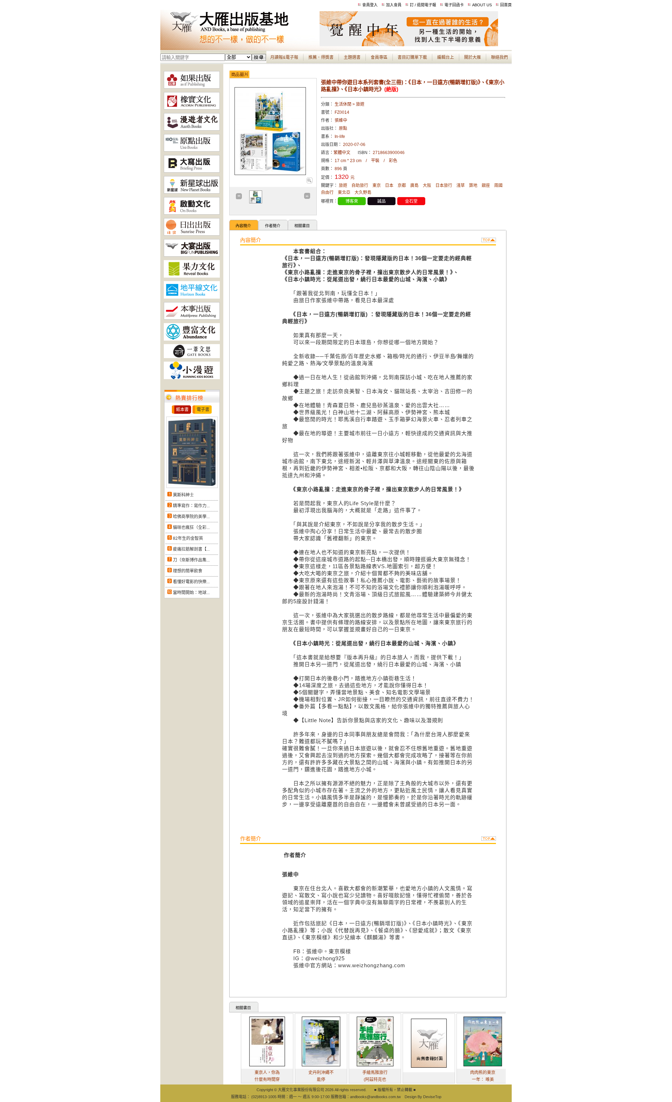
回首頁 (506, 5)
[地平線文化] (192, 297)
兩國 (498, 185)
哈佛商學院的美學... (191, 516)
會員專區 (379, 57)
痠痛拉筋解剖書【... (191, 549)
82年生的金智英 (188, 538)
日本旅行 (443, 185)
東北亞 (344, 192)
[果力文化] (192, 276)
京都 (402, 185)
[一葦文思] (192, 356)
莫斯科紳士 (183, 495)
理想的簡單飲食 (187, 571)
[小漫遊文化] (192, 377)
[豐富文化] (192, 339)
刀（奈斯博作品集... (191, 560)
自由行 (327, 192)
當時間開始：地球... (191, 592)
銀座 (486, 185)
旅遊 (343, 185)
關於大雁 (472, 57)
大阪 (427, 185)
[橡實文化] (192, 108)
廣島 (414, 185)
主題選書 (352, 57)
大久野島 (363, 192)
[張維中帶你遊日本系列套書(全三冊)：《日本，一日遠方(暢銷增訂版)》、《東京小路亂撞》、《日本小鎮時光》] (309, 182)
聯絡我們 (499, 57)
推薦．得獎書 (321, 57)
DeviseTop (432, 1097)
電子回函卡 (454, 5)
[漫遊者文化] (192, 129)
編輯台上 (445, 57)
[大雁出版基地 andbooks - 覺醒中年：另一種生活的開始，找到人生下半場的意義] (409, 44)
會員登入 (370, 5)
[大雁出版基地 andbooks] (240, 44)
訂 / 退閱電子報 (423, 5)
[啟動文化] (192, 213)
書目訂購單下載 (412, 57)
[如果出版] (192, 87)
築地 (473, 185)
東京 (376, 185)
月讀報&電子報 (284, 57)
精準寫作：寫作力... (191, 505)
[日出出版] (192, 234)
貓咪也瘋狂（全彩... (191, 527)
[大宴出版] (192, 255)
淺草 (460, 185)
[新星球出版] (192, 192)
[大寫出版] (192, 171)
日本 (389, 185)
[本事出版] (192, 318)
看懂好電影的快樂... (191, 581)
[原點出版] (192, 150)
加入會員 (393, 5)
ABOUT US (482, 5)
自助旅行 (359, 185)
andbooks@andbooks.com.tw (375, 1097)
